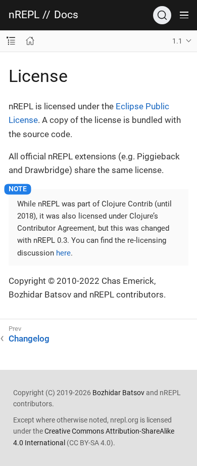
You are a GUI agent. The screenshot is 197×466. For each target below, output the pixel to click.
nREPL (24, 15)
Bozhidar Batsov (118, 393)
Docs (66, 15)
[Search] (162, 15)
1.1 (177, 41)
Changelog (29, 338)
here (63, 253)
